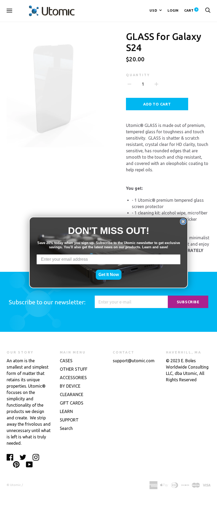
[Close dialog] (183, 221)
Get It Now (108, 274)
